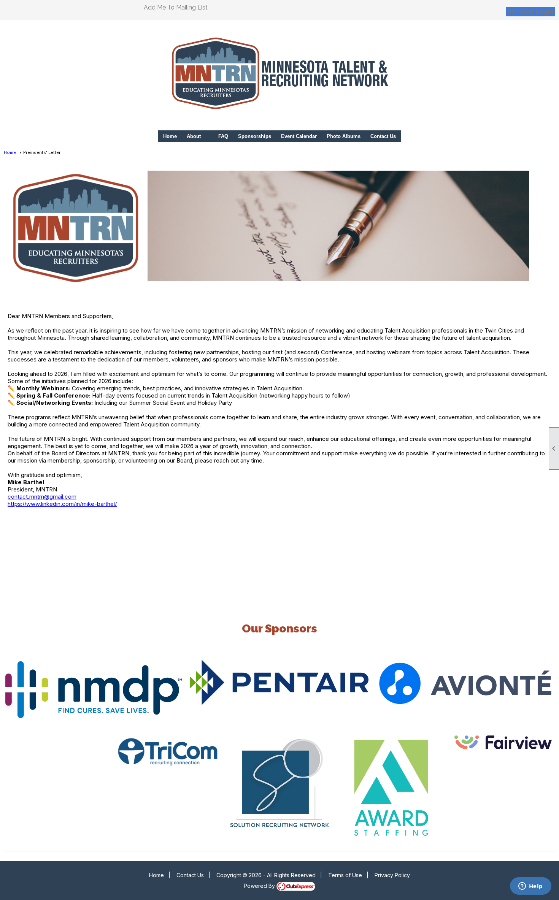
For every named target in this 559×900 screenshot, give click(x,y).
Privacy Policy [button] (392, 875)
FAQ (223, 136)
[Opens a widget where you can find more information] (530, 886)
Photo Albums (343, 136)
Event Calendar (299, 136)
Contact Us (383, 136)
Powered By (260, 886)
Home (170, 136)
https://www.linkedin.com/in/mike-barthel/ (62, 503)
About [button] (194, 136)
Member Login (530, 11)
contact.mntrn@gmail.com (42, 496)
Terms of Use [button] (345, 875)
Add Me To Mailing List (176, 7)
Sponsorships (254, 136)
